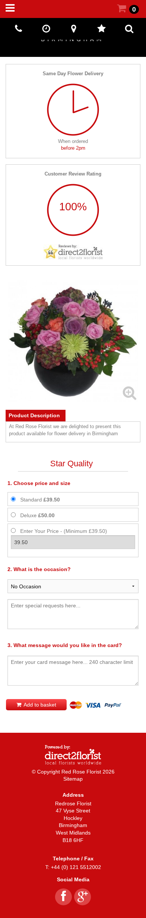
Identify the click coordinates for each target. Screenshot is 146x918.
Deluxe (37, 515)
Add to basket (39, 705)
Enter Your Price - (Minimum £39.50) (63, 531)
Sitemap (73, 779)
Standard (40, 500)
